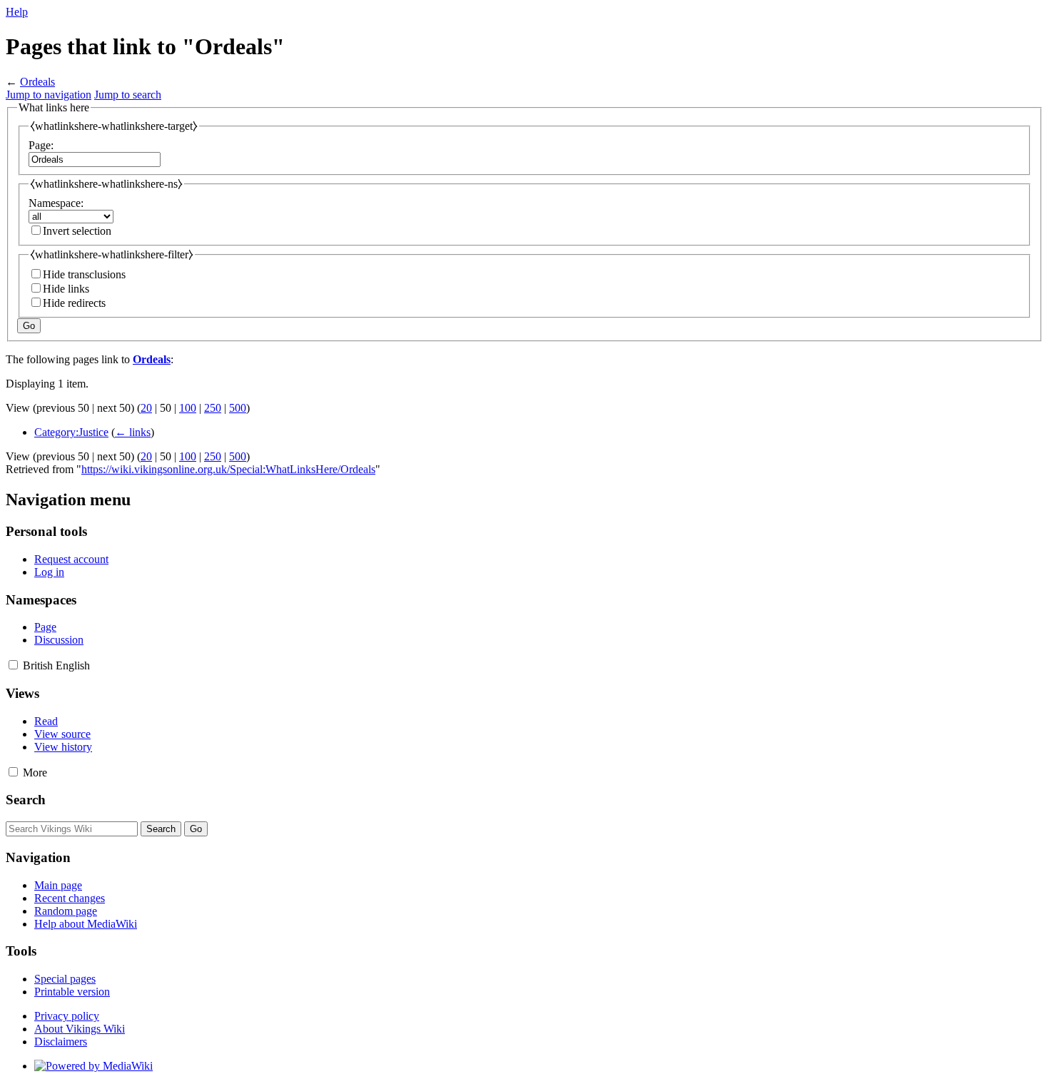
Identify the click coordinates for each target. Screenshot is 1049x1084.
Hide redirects (74, 303)
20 (146, 408)
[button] (13, 664)
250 (212, 408)
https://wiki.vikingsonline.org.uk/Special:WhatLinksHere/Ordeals (228, 469)
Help (17, 12)
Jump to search (127, 94)
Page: (41, 145)
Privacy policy (66, 1016)
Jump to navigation (48, 94)
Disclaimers (60, 1041)
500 (237, 408)
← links (133, 432)
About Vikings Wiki (79, 1029)
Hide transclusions (84, 274)
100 (187, 408)
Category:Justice (71, 432)
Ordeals (37, 82)
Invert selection (77, 231)
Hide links (66, 289)
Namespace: (56, 203)
